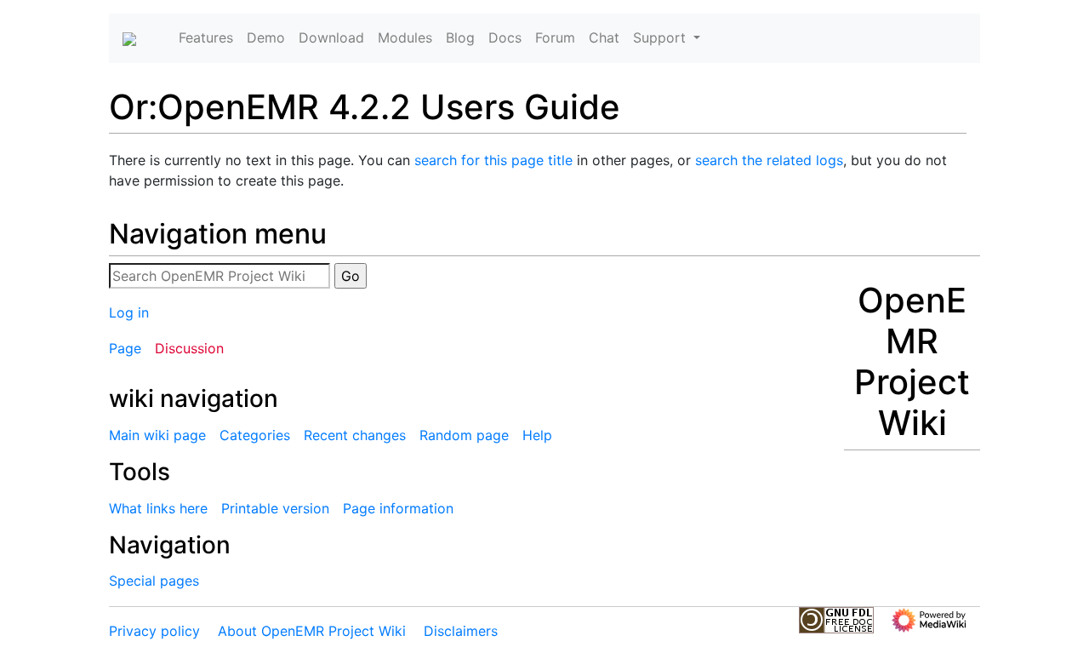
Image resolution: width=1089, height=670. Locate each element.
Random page (464, 435)
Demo (266, 37)
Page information (398, 508)
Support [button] (661, 37)
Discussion (189, 348)
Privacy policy (154, 630)
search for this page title (493, 160)
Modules (405, 37)
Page (125, 348)
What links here (158, 508)
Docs (505, 37)
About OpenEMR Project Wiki (312, 630)
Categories (255, 435)
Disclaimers (461, 630)
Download (331, 37)
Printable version (275, 508)
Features (206, 37)
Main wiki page (157, 435)
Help (537, 435)
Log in (129, 312)
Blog (460, 37)
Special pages (154, 580)
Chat (604, 37)
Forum (555, 37)
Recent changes (355, 435)
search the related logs (769, 160)
